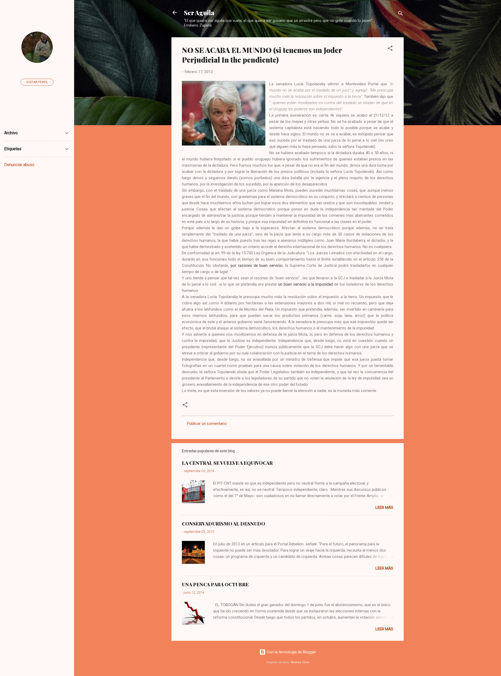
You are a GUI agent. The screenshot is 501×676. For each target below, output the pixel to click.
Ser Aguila (199, 12)
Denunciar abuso (19, 164)
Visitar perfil (37, 82)
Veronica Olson (300, 662)
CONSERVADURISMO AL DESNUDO (223, 524)
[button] (390, 49)
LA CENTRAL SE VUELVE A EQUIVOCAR (227, 463)
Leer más (384, 507)
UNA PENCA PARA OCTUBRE (215, 584)
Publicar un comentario (207, 423)
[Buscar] (400, 14)
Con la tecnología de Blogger (291, 652)
